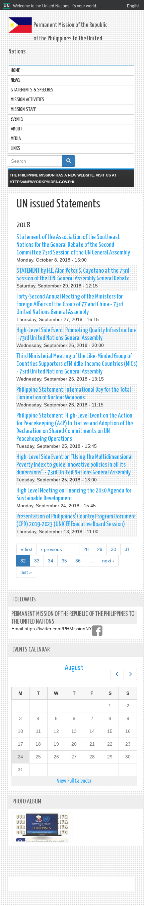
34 (50, 560)
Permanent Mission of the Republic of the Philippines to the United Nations (57, 38)
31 (127, 549)
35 (64, 560)
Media (16, 138)
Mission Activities (27, 99)
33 (37, 560)
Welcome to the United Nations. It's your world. (55, 6)
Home (15, 70)
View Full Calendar (74, 781)
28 (86, 549)
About (16, 128)
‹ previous (51, 549)
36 (78, 560)
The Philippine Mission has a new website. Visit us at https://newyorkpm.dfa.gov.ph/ (63, 178)
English (134, 6)
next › (108, 560)
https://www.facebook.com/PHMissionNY (97, 630)
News (15, 80)
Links (15, 148)
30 (113, 549)
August (74, 668)
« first (26, 549)
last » (26, 572)
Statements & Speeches (32, 89)
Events (17, 119)
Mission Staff (23, 109)
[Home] (7, 6)
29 (99, 549)
